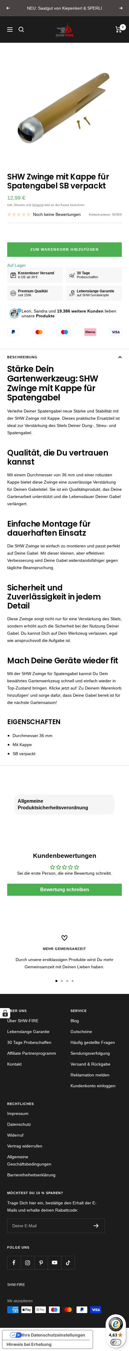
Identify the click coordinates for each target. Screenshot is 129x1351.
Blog (74, 1020)
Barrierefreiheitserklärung (31, 1174)
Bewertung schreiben (64, 889)
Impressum (17, 1113)
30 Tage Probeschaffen (29, 1042)
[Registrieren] (96, 1226)
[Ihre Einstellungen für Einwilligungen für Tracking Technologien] (5, 1013)
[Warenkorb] (119, 29)
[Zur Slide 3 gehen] (67, 981)
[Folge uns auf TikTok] (68, 1262)
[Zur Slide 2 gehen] (62, 981)
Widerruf (15, 1135)
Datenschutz (19, 1124)
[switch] (115, 1342)
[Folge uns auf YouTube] (54, 1262)
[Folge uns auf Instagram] (27, 1262)
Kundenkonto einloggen (93, 1085)
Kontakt (14, 1064)
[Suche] (21, 29)
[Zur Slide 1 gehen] (56, 981)
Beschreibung (22, 357)
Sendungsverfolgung (90, 1053)
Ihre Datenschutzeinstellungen (53, 1334)
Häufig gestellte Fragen (92, 1042)
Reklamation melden (90, 1074)
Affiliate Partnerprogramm (31, 1053)
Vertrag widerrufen (24, 1146)
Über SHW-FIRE (22, 1020)
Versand (38, 205)
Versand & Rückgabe (90, 1064)
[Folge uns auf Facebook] (14, 1262)
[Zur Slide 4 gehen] (73, 981)
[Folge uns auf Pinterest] (41, 1262)
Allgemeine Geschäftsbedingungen (29, 1160)
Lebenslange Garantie (28, 1031)
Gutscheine (81, 1031)
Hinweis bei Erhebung (29, 1344)
